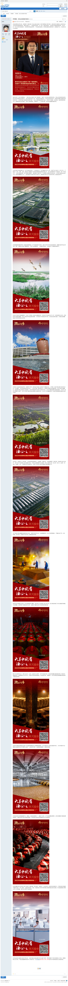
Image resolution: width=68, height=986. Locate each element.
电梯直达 (60, 21)
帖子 (30, 11)
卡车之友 (1, 14)
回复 (15, 973)
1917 (3, 33)
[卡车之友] (5, 6)
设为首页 (2, 0)
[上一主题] (64, 18)
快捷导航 (62, 8)
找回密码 (65, 4)
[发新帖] (3, 16)
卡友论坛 (7, 13)
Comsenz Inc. (63, 980)
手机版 (55, 980)
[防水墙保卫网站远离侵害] (66, 980)
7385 (9, 33)
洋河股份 (38, 959)
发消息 (4, 41)
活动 (39, 11)
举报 (65, 973)
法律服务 (12, 13)
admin (3, 21)
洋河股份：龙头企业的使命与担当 (21, 13)
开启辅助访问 (65, 1)
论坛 (3, 8)
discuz (44, 11)
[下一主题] (65, 18)
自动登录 (61, 4)
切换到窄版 (66, 1)
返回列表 (65, 16)
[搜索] (34, 11)
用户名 (43, 4)
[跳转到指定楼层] (65, 21)
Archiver (51, 980)
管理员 (3, 36)
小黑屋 (58, 980)
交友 (41, 11)
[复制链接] (31, 19)
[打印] (62, 18)
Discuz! (6, 980)
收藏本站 (6, 0)
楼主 (57, 21)
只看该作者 (27, 21)
